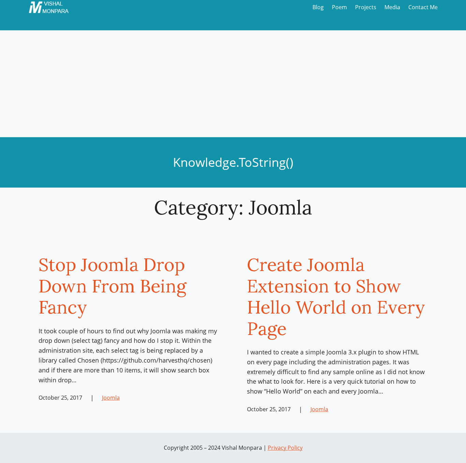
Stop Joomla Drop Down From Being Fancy (112, 286)
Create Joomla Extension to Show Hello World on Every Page (336, 296)
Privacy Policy (285, 447)
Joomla (111, 397)
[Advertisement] (233, 86)
